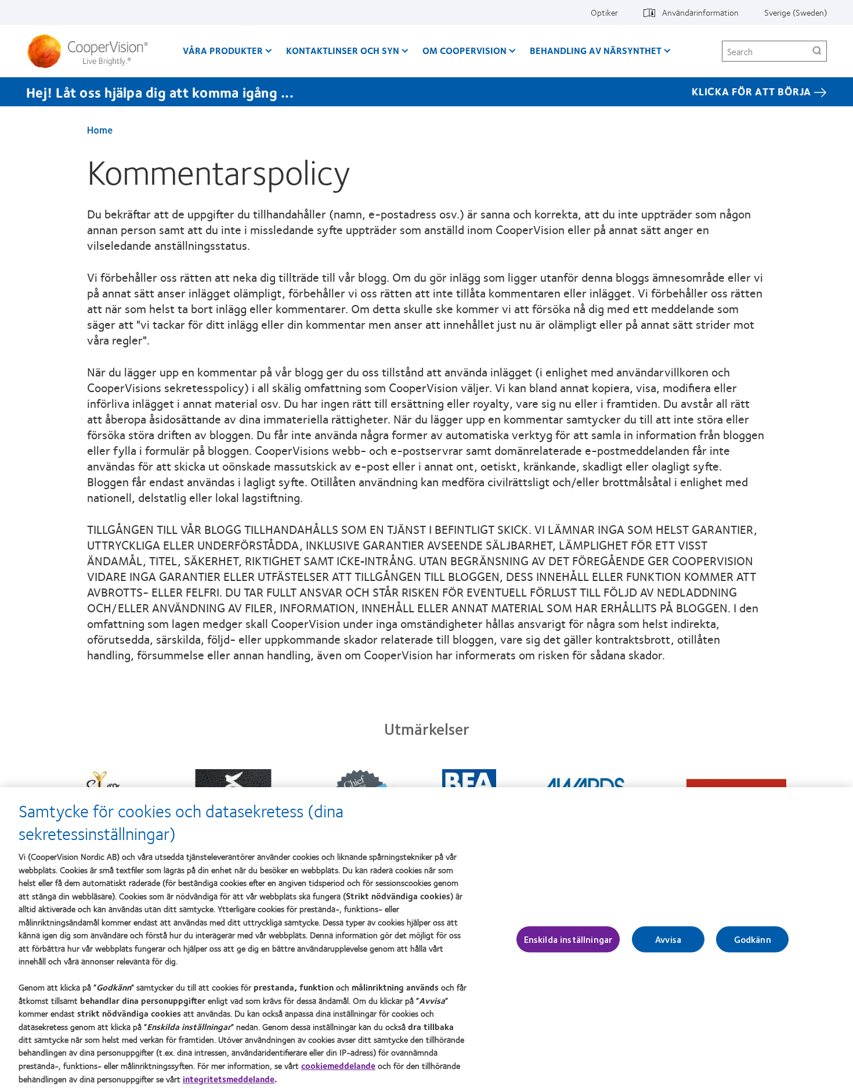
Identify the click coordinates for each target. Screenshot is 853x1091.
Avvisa (668, 939)
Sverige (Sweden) (795, 12)
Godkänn (752, 939)
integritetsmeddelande (228, 1079)
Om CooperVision (464, 50)
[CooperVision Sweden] (92, 51)
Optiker (604, 12)
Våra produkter (223, 50)
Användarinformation (700, 12)
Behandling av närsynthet (596, 50)
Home (100, 129)
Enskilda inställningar (568, 939)
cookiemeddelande (338, 1065)
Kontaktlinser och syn (342, 50)
